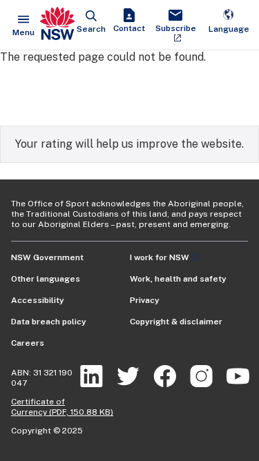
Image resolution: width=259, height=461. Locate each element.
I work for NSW (159, 257)
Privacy (145, 300)
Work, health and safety (178, 279)
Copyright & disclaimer (176, 321)
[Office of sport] (57, 25)
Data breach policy (48, 321)
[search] (91, 21)
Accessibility (37, 300)
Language (229, 21)
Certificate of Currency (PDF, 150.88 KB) (62, 407)
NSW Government (47, 257)
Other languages (45, 279)
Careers (27, 343)
